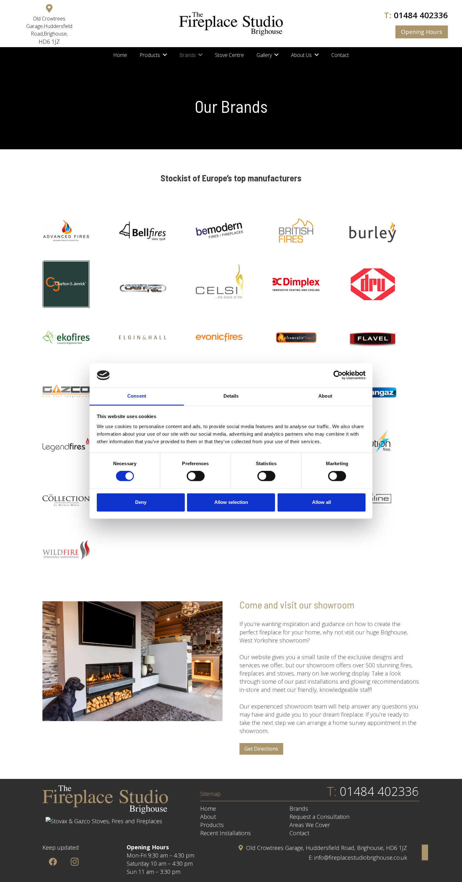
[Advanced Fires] (77, 230)
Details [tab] (231, 396)
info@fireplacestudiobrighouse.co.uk (360, 857)
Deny (140, 502)
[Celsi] (231, 284)
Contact (299, 833)
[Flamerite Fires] (307, 337)
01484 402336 (421, 15)
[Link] (231, 24)
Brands (298, 808)
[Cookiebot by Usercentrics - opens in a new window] (338, 375)
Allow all (321, 502)
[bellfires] (154, 230)
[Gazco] (77, 391)
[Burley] (384, 230)
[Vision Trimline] (384, 497)
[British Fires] (307, 230)
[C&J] (77, 284)
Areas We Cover (309, 825)
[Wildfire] (77, 551)
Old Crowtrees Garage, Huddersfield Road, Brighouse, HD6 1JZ (326, 848)
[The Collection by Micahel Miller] (77, 497)
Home (208, 808)
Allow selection (231, 502)
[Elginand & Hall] (154, 337)
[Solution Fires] (384, 444)
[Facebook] (52, 862)
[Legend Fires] (77, 444)
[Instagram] (74, 862)
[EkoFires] (77, 337)
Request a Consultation (319, 816)
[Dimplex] (307, 284)
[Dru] (384, 284)
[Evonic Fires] (231, 337)
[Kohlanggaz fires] (384, 391)
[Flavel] (384, 337)
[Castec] (154, 284)
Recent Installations (225, 833)
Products (212, 825)
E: (311, 857)
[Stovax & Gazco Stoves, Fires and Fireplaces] (104, 821)
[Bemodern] (231, 230)
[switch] (196, 476)
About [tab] (325, 396)
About (208, 816)
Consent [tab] (136, 396)
